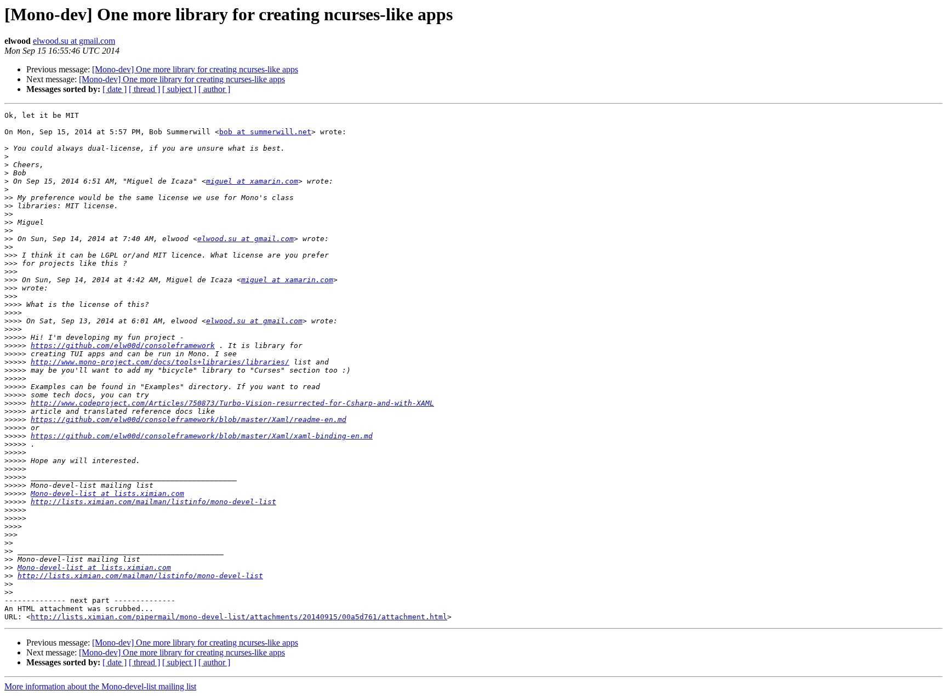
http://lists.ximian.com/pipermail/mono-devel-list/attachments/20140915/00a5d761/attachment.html (239, 617)
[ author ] (214, 89)
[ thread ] (144, 89)
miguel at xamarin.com (252, 181)
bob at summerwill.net (265, 132)
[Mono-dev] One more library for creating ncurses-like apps (195, 69)
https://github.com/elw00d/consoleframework (123, 345)
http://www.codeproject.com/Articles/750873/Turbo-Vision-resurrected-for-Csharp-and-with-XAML (232, 403)
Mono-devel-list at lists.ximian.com (107, 493)
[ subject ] (179, 89)
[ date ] (114, 89)
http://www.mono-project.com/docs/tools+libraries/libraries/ (160, 362)
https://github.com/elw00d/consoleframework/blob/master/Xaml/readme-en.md (188, 419)
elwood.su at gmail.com (74, 40)
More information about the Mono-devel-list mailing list (100, 686)
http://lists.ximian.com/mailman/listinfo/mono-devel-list (153, 502)
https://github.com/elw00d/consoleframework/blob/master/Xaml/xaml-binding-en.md (202, 436)
